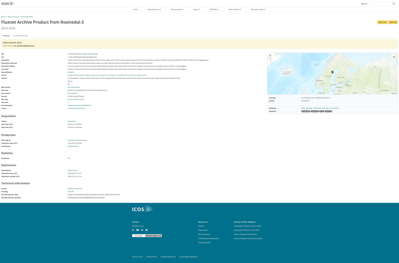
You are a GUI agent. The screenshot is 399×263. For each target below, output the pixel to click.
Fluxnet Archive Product (76, 99)
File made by (5, 140)
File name (4, 90)
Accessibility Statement (189, 257)
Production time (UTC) (9, 143)
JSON (303, 108)
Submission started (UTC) (10, 176)
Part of (3, 75)
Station (3, 121)
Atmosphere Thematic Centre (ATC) (247, 226)
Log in (365, 4)
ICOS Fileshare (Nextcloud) (208, 238)
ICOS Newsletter (204, 242)
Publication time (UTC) (9, 173)
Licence (4, 108)
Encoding (4, 192)
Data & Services (13, 17)
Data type (4, 99)
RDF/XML (309, 108)
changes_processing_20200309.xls (79, 105)
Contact (201, 226)
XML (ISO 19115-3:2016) (330, 108)
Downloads (5, 158)
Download (392, 22)
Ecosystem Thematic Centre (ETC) (247, 230)
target (85, 54)
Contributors (5, 146)
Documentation (6, 105)
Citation (4, 78)
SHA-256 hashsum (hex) (9, 195)
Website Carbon (152, 236)
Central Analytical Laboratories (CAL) (248, 238)
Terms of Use (137, 257)
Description (5, 60)
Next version (5, 87)
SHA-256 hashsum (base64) (11, 198)
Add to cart (382, 22)
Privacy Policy (151, 257)
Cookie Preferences (168, 257)
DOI (2, 54)
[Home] (8, 4)
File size (4, 96)
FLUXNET (71, 72)
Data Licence (203, 230)
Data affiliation (6, 72)
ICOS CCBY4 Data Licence (76, 108)
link (95, 57)
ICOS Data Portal (27, 17)
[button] (154, 9)
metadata (91, 54)
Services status (204, 234)
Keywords (272, 111)
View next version (74, 87)
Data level (4, 102)
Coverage (272, 98)
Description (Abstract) (9, 63)
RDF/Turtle (317, 108)
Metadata (272, 108)
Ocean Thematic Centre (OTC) (245, 234)
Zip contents (5, 93)
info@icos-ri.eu (138, 226)
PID (2, 57)
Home (3, 17)
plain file (71, 192)
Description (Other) (8, 66)
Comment (4, 69)
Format (4, 189)
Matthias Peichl (73, 146)
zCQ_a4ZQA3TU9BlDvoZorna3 (24, 46)
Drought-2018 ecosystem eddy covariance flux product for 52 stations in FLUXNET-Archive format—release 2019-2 (107, 75)
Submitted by (6, 170)
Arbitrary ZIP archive (75, 189)
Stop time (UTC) (7, 127)
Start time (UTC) (7, 124)
